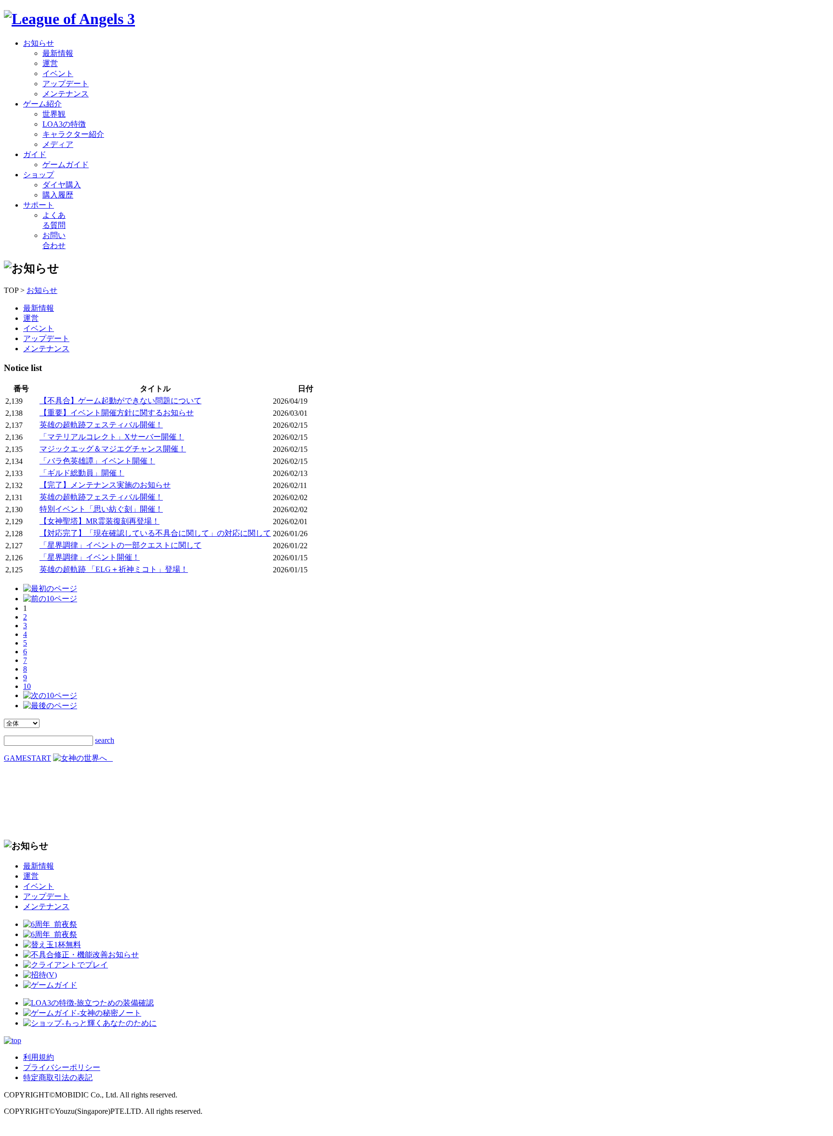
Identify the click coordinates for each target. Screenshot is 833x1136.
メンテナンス (65, 94)
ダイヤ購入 (61, 185)
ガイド (34, 154)
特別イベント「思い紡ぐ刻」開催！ (101, 509)
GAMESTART (27, 758)
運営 (50, 63)
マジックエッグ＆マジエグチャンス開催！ (113, 449)
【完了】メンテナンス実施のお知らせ (105, 485)
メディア (57, 144)
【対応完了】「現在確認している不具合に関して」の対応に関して (155, 533)
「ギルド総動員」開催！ (82, 473)
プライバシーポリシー (61, 1067)
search (104, 740)
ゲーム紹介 (42, 104)
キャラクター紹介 (73, 134)
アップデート (65, 83)
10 (27, 686)
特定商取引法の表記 (58, 1077)
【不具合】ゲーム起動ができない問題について (121, 400)
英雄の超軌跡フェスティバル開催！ (101, 425)
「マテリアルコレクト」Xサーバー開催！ (112, 437)
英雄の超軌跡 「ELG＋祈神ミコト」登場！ (114, 569)
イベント (57, 73)
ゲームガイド (65, 164)
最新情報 (57, 53)
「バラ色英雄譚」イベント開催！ (97, 461)
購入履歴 (57, 195)
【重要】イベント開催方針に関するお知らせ (117, 413)
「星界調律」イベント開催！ (90, 557)
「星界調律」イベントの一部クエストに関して (121, 545)
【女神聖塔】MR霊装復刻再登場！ (100, 521)
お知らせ (38, 43)
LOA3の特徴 (64, 124)
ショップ (38, 175)
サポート (38, 205)
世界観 (54, 114)
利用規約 (38, 1057)
